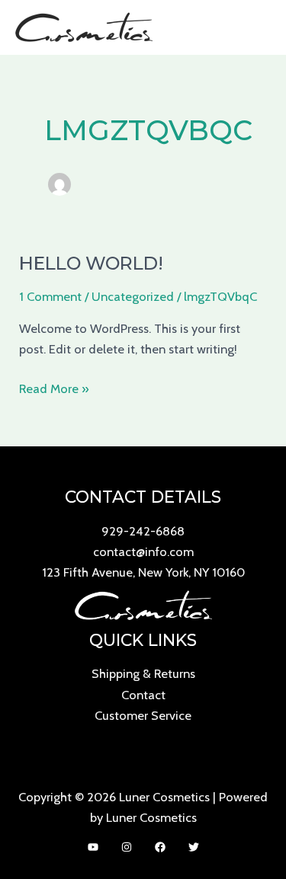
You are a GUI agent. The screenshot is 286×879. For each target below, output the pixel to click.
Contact (143, 694)
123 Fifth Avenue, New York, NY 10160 (143, 572)
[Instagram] (126, 847)
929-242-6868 (143, 531)
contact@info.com (143, 551)
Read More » (54, 387)
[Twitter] (193, 847)
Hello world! (91, 263)
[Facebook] (160, 847)
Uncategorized (133, 296)
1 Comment (50, 296)
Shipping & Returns (143, 673)
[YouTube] (93, 847)
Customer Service (143, 715)
